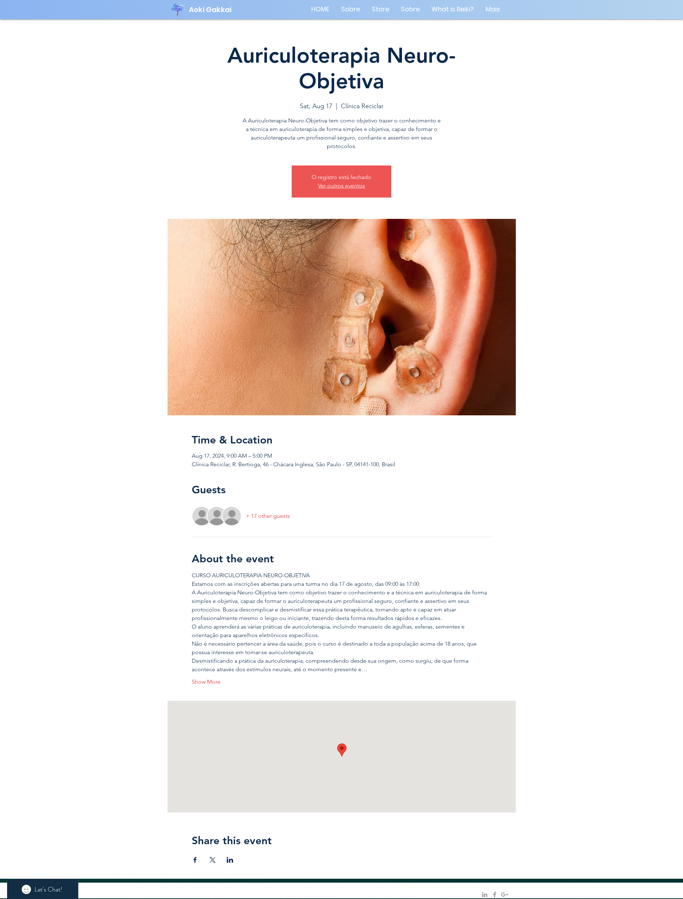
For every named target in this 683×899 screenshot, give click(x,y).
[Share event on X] (212, 860)
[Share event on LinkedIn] (230, 860)
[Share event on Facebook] (195, 860)
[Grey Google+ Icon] (504, 894)
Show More (206, 681)
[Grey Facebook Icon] (494, 894)
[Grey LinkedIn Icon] (484, 894)
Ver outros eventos (341, 185)
